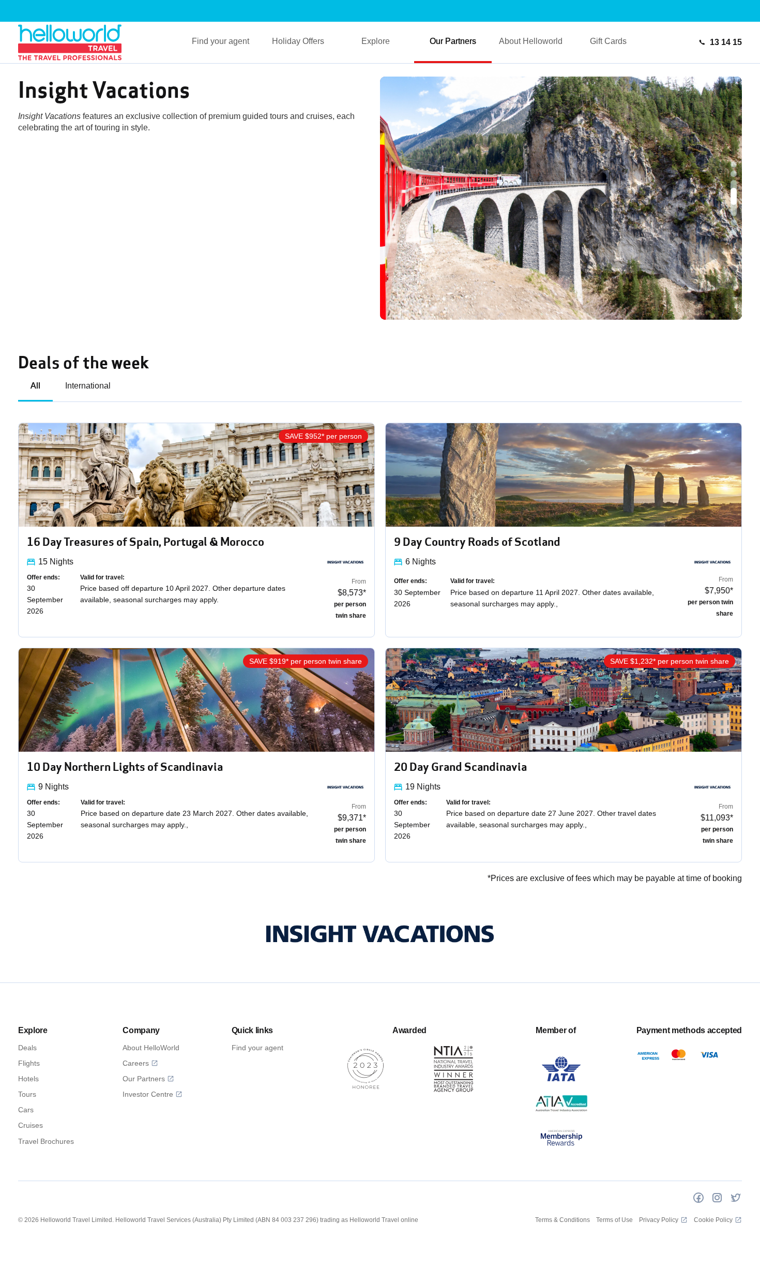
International (88, 385)
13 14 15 (726, 42)
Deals (27, 1048)
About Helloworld (531, 41)
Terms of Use (614, 1220)
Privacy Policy (658, 1220)
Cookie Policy (713, 1220)
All (35, 385)
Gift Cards (608, 41)
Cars (26, 1110)
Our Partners (453, 41)
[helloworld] (69, 42)
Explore (375, 41)
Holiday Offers (298, 41)
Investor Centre (148, 1094)
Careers (136, 1063)
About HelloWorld (151, 1048)
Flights (29, 1063)
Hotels (28, 1079)
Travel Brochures (46, 1141)
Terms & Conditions (562, 1220)
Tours (27, 1094)
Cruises (30, 1125)
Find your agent (220, 41)
